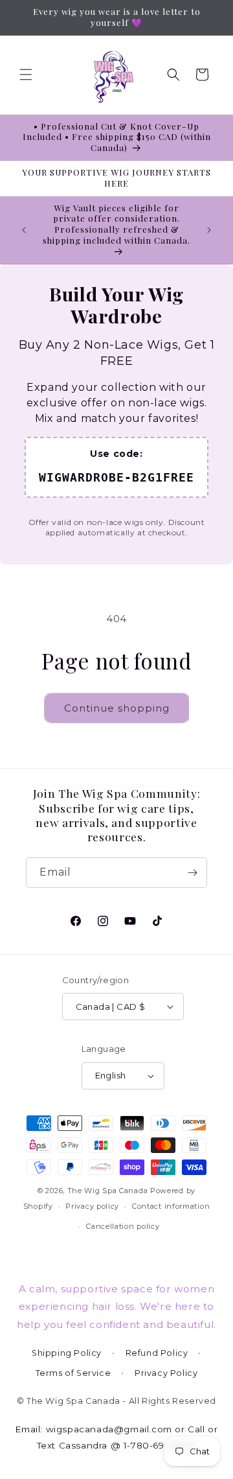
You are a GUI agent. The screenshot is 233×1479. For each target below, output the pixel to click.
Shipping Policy (67, 1353)
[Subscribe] (192, 872)
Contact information (171, 1206)
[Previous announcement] (24, 230)
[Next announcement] (209, 230)
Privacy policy (92, 1206)
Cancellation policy (122, 1226)
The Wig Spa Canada (107, 1190)
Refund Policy (157, 1353)
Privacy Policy (166, 1373)
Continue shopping (117, 708)
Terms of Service (73, 1373)
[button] (26, 74)
